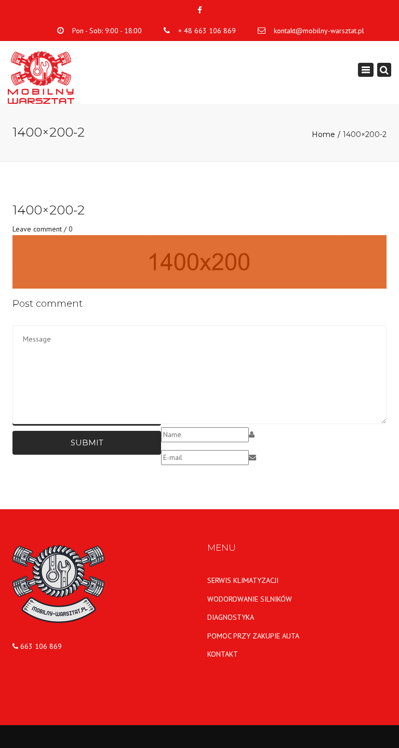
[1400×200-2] (199, 261)
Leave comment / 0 (42, 229)
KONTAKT (222, 654)
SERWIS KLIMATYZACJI (242, 580)
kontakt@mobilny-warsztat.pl (319, 30)
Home (323, 134)
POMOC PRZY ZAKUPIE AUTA (253, 636)
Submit (87, 442)
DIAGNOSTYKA (230, 617)
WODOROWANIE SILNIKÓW (249, 599)
